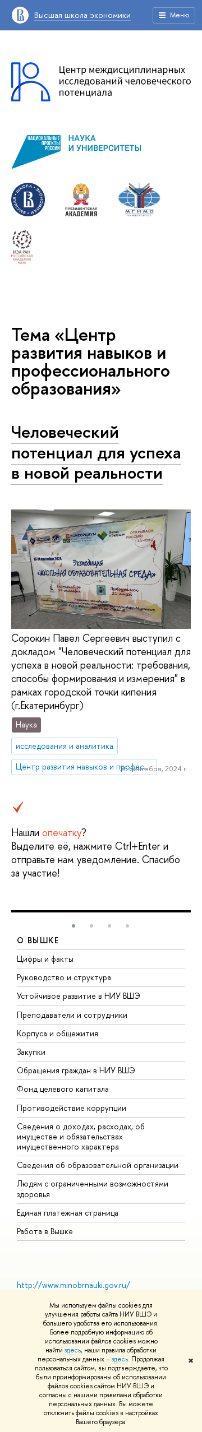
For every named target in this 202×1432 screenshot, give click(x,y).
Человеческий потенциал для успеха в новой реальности (96, 452)
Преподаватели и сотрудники (72, 1014)
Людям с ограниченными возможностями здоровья (92, 1188)
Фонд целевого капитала (63, 1088)
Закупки (31, 1051)
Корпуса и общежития (57, 1033)
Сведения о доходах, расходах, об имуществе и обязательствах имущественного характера (81, 1136)
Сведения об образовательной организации (97, 1165)
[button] (73, 926)
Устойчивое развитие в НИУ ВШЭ (78, 995)
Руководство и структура (64, 977)
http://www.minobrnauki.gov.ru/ (73, 1285)
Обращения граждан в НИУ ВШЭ (76, 1070)
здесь (73, 1350)
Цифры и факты (45, 958)
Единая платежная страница (67, 1212)
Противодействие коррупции (71, 1107)
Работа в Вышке (45, 1231)
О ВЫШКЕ (38, 940)
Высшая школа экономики (82, 15)
